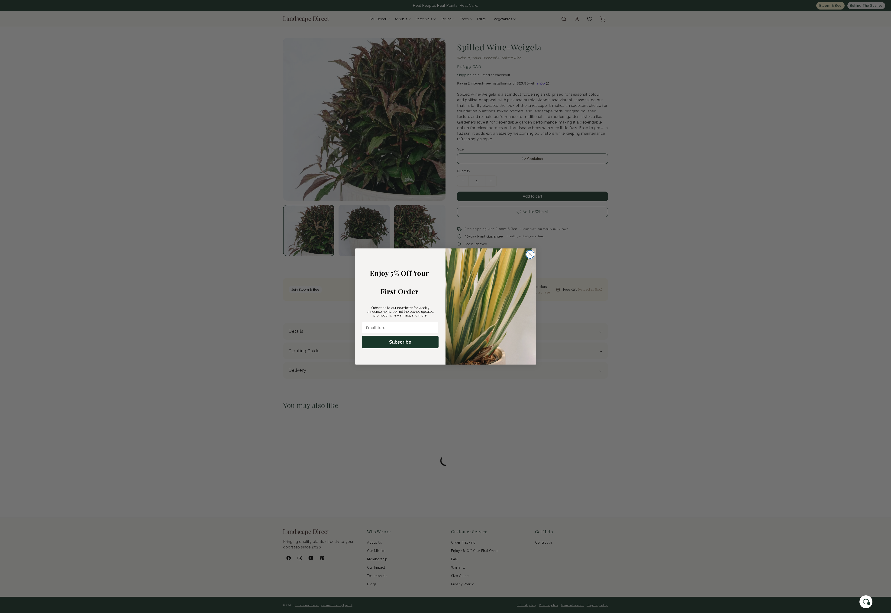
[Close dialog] (530, 254)
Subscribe (400, 342)
